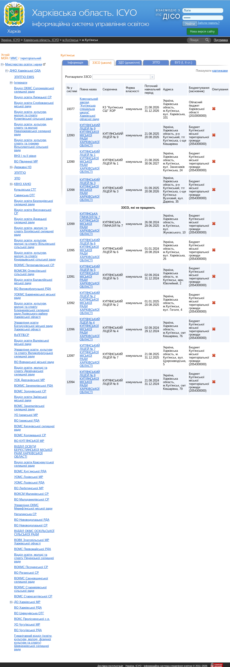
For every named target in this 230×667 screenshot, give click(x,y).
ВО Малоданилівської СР (31, 499)
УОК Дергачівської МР (29, 380)
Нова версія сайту (202, 31)
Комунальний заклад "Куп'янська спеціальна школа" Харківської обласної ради (89, 109)
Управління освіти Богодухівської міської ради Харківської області (33, 326)
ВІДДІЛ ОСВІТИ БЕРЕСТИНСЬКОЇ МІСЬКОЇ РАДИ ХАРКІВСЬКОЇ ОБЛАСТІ (33, 451)
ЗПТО (156, 62)
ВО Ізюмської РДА (27, 420)
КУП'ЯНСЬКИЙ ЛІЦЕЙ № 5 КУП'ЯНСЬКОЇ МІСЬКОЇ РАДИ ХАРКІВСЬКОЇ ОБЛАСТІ (90, 276)
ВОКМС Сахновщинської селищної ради (31, 580)
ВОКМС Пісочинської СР (31, 567)
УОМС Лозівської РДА (29, 482)
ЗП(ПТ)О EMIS (24, 77)
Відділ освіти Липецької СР (33, 97)
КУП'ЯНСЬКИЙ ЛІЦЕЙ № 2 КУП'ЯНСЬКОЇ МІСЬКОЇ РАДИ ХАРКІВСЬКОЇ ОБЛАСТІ (90, 303)
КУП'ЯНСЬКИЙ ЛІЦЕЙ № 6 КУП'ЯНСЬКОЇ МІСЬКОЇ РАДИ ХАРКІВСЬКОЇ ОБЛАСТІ (90, 250)
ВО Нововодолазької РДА (31, 519)
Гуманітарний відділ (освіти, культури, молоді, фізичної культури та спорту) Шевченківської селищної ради (33, 642)
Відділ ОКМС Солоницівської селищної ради (34, 90)
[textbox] (121, 77)
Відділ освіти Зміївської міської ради (30, 398)
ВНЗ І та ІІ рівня (25, 156)
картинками (220, 70)
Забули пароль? (208, 23)
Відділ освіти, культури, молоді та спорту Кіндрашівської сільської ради (34, 256)
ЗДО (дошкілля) (129, 62)
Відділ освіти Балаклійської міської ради (33, 281)
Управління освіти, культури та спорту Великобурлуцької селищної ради (33, 353)
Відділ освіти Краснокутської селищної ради (34, 464)
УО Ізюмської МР (26, 415)
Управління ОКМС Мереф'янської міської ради (33, 506)
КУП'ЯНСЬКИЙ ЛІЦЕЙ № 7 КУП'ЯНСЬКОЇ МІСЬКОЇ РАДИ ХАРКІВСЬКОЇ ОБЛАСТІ (90, 356)
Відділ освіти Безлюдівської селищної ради (33, 202)
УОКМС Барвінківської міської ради (34, 296)
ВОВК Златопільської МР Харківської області (31, 541)
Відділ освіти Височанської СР (32, 211)
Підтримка (221, 40)
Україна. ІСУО (10, 40)
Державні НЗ (22, 167)
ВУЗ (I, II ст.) (183, 62)
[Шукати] (207, 40)
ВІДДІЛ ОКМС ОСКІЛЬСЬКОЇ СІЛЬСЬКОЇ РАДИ (34, 532)
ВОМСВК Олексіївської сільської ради (30, 272)
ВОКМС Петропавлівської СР (34, 265)
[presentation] (152, 77)
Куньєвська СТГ (25, 189)
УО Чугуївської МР (27, 624)
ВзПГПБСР (21, 335)
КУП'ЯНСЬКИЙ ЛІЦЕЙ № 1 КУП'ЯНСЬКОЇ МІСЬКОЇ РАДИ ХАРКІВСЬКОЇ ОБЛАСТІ (90, 162)
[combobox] (123, 77)
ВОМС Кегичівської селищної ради (34, 428)
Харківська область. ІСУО (41, 40)
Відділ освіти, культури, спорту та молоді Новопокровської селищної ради (32, 129)
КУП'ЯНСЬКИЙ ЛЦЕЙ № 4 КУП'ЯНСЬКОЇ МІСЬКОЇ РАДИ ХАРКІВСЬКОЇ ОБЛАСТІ (90, 329)
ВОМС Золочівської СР (30, 391)
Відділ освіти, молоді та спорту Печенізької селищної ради (34, 558)
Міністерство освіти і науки (23, 64)
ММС (14, 58)
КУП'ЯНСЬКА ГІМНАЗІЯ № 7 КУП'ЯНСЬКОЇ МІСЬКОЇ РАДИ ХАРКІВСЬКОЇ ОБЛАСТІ (90, 224)
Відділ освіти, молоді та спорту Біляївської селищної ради (34, 231)
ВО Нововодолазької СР (31, 525)
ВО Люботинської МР (29, 488)
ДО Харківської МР (27, 602)
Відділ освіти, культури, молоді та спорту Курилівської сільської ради (33, 115)
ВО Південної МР (26, 161)
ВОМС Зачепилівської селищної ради (29, 407)
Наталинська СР (25, 514)
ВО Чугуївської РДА (28, 630)
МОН (4, 58)
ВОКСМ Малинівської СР (31, 494)
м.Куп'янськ (70, 40)
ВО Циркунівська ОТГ (29, 613)
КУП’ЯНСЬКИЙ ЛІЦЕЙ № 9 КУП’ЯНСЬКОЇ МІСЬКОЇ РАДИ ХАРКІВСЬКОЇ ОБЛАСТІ (90, 135)
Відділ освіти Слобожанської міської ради (34, 104)
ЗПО (17, 178)
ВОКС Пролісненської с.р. (32, 619)
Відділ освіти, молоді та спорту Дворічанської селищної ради (30, 371)
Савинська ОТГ (24, 195)
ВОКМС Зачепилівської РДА (33, 385)
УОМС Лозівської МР (28, 477)
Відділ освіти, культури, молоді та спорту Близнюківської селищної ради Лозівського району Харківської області (31, 310)
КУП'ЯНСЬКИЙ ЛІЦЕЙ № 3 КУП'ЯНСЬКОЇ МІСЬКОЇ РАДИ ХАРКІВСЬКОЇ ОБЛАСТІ (90, 190)
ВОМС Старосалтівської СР (33, 596)
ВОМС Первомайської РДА (32, 549)
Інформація (75, 62)
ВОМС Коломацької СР (30, 435)
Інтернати (20, 82)
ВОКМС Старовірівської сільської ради (30, 589)
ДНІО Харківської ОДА (25, 70)
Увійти (190, 24)
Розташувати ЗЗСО (78, 76)
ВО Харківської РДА (28, 607)
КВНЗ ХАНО (22, 184)
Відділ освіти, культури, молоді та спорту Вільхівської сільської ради (34, 244)
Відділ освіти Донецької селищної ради (30, 220)
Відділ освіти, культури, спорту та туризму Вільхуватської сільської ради (31, 145)
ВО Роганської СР (26, 572)
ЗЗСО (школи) (101, 62)
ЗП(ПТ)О (20, 172)
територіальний (30, 58)
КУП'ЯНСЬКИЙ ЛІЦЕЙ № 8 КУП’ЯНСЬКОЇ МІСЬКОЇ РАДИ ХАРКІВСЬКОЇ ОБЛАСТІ (90, 382)
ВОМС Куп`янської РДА (30, 471)
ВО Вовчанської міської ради (34, 362)
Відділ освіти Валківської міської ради (31, 342)
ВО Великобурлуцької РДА (32, 288)
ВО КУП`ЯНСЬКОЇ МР (29, 441)
